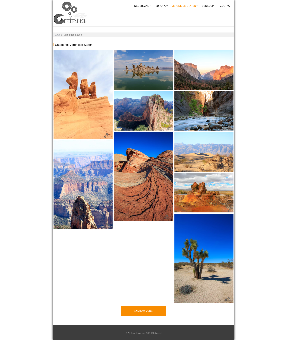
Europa (160, 6)
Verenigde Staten (184, 6)
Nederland (141, 6)
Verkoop (208, 6)
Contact (226, 6)
